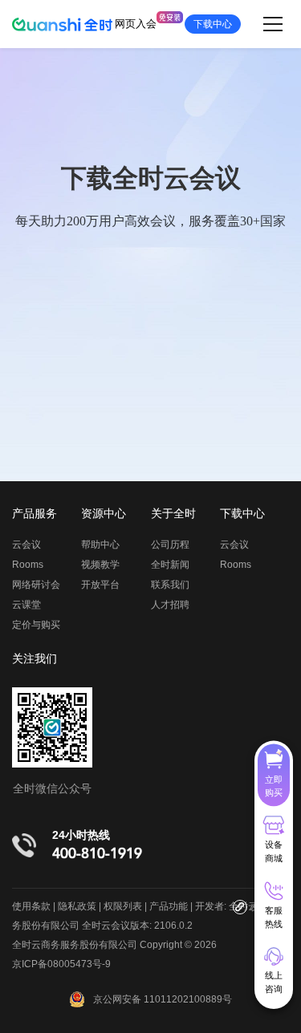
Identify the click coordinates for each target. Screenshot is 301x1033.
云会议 (26, 544)
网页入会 (136, 24)
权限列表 (123, 906)
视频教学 (100, 564)
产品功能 (168, 906)
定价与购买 (36, 624)
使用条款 (31, 906)
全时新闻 (170, 564)
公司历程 (170, 544)
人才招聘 (170, 604)
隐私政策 (77, 906)
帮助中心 (100, 544)
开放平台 (100, 584)
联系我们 (170, 584)
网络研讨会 (36, 584)
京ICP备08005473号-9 (61, 964)
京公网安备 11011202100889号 (162, 999)
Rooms (27, 564)
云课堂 (26, 604)
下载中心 (212, 24)
